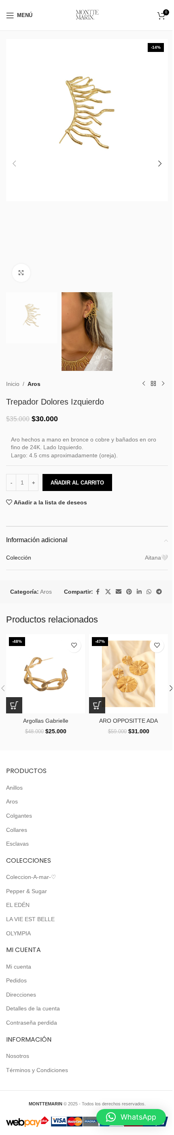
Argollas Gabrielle (45, 720)
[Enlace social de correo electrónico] (118, 591)
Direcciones (21, 994)
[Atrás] (153, 384)
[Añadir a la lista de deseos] (74, 645)
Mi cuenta (18, 966)
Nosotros (17, 1056)
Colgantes (19, 815)
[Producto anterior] (144, 384)
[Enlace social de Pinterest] (129, 591)
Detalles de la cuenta (33, 1008)
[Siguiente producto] (163, 384)
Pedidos (16, 980)
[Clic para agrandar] (21, 273)
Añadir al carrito (77, 483)
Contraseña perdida (31, 1022)
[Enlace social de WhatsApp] (149, 591)
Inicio (12, 384)
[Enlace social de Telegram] (159, 591)
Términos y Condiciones (37, 1070)
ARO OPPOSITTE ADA (128, 720)
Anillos (14, 787)
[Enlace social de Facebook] (98, 591)
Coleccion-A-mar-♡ (31, 877)
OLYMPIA (18, 933)
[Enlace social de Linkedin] (139, 591)
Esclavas (17, 843)
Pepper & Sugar (26, 891)
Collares (16, 830)
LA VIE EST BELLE (30, 919)
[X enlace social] (108, 591)
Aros (34, 384)
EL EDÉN (18, 905)
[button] (14, 163)
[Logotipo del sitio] (87, 14)
